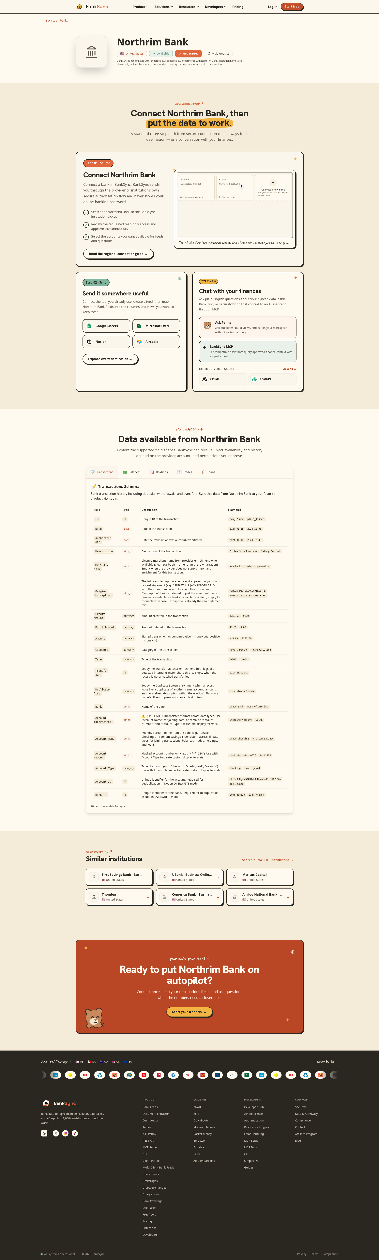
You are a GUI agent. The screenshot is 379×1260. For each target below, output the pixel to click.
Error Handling (254, 1134)
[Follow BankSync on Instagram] (65, 1133)
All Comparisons (204, 1161)
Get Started (191, 53)
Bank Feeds (150, 1107)
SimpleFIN (251, 1161)
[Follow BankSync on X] (55, 1133)
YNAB (197, 1107)
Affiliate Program (306, 1134)
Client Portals (151, 1161)
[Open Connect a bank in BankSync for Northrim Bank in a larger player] (286, 233)
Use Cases (149, 1208)
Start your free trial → (189, 1012)
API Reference (253, 1114)
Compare (200, 1099)
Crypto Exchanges (154, 1187)
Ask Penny (149, 1134)
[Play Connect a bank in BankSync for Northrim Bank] (235, 205)
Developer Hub (254, 1107)
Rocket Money (202, 1134)
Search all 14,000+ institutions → (267, 860)
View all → (289, 369)
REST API (148, 1140)
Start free (292, 6)
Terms (314, 1254)
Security (300, 1107)
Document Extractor (156, 1114)
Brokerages (150, 1181)
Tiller (196, 1154)
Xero (196, 1114)
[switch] (44, 1133)
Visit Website (220, 53)
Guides (248, 1167)
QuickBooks (201, 1120)
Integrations (151, 1194)
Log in (273, 7)
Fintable (198, 1147)
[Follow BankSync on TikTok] (74, 1133)
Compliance (303, 1120)
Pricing (237, 7)
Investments (151, 1174)
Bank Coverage (152, 1201)
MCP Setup (251, 1140)
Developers (214, 7)
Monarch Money (204, 1127)
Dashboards (151, 1120)
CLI (145, 1154)
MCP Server (150, 1147)
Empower (199, 1140)
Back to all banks (57, 20)
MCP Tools (251, 1147)
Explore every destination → (110, 359)
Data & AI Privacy (306, 1114)
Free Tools (149, 1214)
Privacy (301, 1254)
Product (139, 7)
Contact (300, 1127)
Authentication (254, 1120)
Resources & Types (256, 1127)
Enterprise (150, 1228)
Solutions (162, 7)
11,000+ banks (326, 1061)
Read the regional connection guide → (118, 254)
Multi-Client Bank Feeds (158, 1167)
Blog (298, 1140)
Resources (187, 7)
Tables (147, 1127)
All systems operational (59, 1254)
